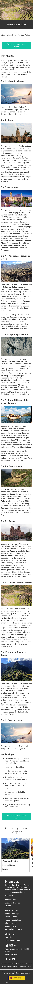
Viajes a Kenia (10, 923)
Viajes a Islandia (11, 910)
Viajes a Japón (11, 917)
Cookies (30, 963)
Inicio (3, 35)
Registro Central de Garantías (22, 972)
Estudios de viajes (12, 903)
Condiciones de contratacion (8, 963)
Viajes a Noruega (12, 914)
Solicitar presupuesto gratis (16, 45)
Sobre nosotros (11, 900)
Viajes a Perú (10, 926)
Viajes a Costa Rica (13, 920)
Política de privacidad (21, 963)
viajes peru (11, 35)
